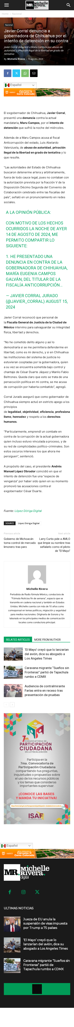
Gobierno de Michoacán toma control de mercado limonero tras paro (20, 543)
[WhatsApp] (25, 73)
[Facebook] (7, 73)
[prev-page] (6, 704)
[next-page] (12, 704)
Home (5, 13)
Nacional (17, 13)
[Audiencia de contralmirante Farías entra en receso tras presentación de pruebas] (13, 690)
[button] (6, 5)
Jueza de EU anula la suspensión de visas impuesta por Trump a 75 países (45, 923)
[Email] (34, 73)
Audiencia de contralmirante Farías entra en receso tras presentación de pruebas (45, 690)
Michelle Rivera (16, 58)
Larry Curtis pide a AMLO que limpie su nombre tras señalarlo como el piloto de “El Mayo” (54, 545)
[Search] (68, 5)
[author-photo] (37, 583)
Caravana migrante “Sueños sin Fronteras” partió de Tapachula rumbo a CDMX (47, 672)
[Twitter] (16, 73)
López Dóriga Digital (28, 511)
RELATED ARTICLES (18, 639)
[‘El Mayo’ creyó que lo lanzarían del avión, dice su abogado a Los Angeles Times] (13, 654)
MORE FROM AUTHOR (47, 639)
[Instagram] (24, 892)
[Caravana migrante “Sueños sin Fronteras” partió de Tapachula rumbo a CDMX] (13, 672)
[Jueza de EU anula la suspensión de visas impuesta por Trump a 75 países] (12, 924)
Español (15, 85)
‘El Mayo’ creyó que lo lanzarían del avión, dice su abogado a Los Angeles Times (47, 654)
